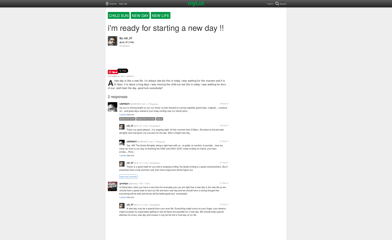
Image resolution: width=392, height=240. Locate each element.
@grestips (133, 183)
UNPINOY (124, 104)
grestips (123, 183)
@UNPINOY (135, 103)
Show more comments (128, 176)
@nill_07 (123, 42)
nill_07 (128, 38)
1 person (122, 114)
